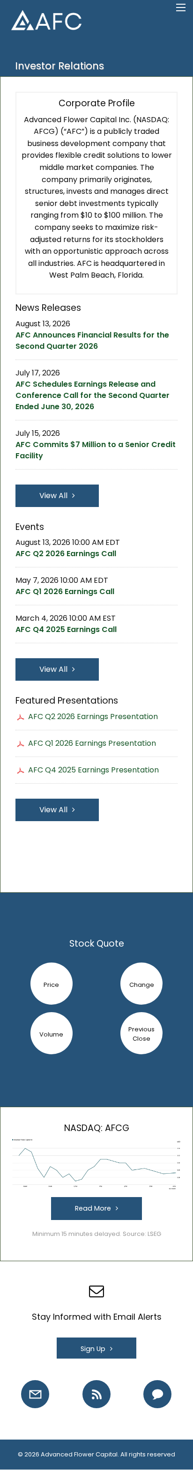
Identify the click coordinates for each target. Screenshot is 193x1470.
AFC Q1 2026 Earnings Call (64, 591)
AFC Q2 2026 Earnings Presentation (93, 716)
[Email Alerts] (35, 1394)
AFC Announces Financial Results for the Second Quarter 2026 (92, 341)
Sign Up (93, 1348)
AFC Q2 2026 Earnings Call (65, 553)
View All (53, 495)
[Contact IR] (157, 1394)
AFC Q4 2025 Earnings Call (66, 629)
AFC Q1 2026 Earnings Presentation (92, 743)
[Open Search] (181, 7)
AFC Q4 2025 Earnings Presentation (93, 769)
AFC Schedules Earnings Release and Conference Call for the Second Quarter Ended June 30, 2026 (92, 395)
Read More (93, 1208)
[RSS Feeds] (96, 1394)
